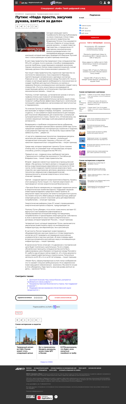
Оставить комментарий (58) (63, 297)
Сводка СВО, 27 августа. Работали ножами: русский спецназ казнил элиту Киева (95, 71)
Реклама (29, 368)
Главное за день (86, 25)
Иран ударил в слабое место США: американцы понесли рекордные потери (94, 63)
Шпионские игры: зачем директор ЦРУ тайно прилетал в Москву (97, 151)
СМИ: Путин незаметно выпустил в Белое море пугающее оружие (97, 119)
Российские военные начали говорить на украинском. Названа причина (97, 127)
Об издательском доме (41, 368)
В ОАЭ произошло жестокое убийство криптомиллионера (97, 169)
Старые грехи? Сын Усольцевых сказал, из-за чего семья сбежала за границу (99, 109)
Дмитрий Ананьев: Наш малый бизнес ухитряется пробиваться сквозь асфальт (49, 281)
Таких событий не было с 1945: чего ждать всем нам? (98, 175)
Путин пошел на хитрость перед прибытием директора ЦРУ (97, 132)
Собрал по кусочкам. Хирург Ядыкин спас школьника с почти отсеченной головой (99, 96)
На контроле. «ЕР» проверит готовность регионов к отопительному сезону (95, 48)
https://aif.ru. (32, 388)
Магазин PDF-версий (94, 368)
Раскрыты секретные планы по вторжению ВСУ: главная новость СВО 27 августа (95, 56)
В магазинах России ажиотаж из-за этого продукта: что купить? (98, 187)
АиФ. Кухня (84, 33)
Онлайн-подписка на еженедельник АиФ (63, 368)
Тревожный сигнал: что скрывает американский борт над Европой (97, 139)
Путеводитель (42, 370)
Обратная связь (31, 370)
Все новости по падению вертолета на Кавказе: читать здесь (99, 181)
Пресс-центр (82, 368)
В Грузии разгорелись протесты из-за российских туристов (98, 145)
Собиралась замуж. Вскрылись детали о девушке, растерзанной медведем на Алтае (98, 102)
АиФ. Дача (84, 28)
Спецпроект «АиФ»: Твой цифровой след (63, 8)
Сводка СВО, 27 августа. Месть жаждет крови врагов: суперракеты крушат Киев (95, 79)
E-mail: (81, 18)
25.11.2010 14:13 (19, 14)
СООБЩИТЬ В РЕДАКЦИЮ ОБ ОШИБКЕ (70, 370)
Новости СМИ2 (46, 362)
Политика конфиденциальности (34, 391)
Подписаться (95, 37)
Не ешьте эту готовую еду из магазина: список (96, 163)
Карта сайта (53, 370)
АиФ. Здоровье (86, 30)
